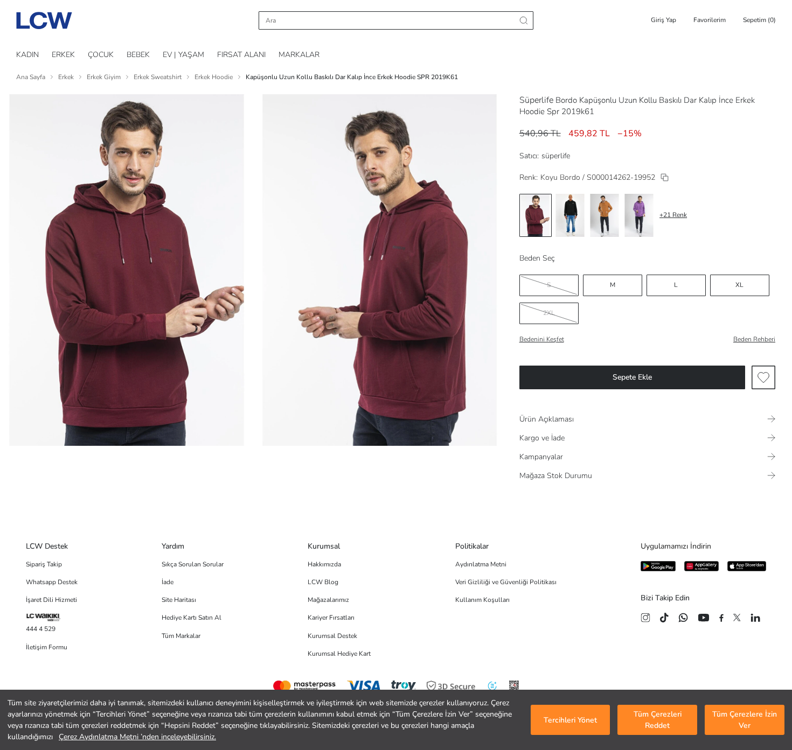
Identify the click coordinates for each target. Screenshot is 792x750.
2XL (549, 313)
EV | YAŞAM (183, 55)
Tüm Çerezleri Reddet (658, 720)
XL (739, 285)
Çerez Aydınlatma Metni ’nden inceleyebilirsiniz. (137, 737)
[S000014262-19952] (664, 177)
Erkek (66, 77)
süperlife (555, 156)
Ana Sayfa (30, 77)
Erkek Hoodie (213, 77)
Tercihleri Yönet (570, 720)
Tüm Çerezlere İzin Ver (744, 720)
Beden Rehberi (754, 339)
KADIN (27, 55)
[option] (535, 215)
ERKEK (63, 55)
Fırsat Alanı (241, 55)
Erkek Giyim (104, 77)
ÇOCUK (101, 55)
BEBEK (138, 55)
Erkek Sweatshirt (158, 77)
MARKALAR (299, 55)
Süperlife (536, 100)
